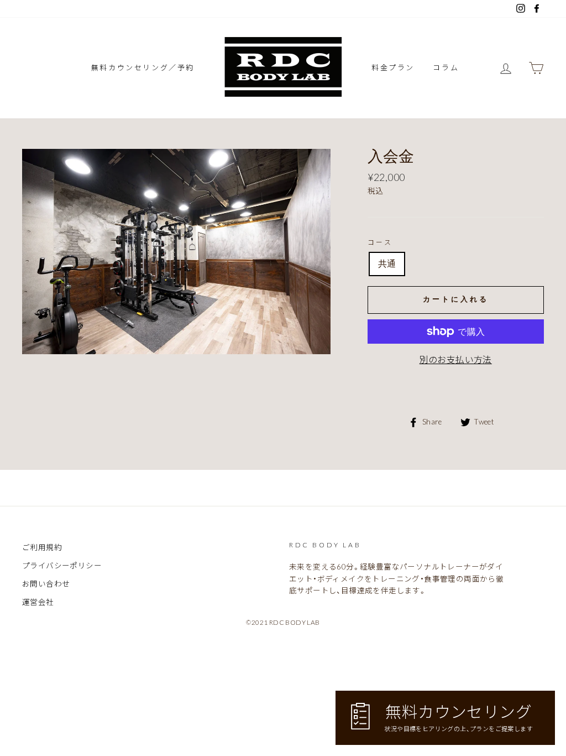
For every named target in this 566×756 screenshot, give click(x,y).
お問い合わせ (46, 583)
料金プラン (393, 67)
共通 (387, 263)
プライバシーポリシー (62, 565)
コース (380, 242)
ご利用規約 (42, 547)
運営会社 (38, 602)
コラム (446, 67)
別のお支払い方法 (456, 359)
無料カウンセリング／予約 (143, 67)
